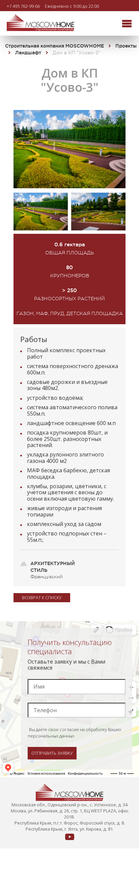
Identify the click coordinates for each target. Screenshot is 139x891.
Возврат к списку (42, 597)
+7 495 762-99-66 (23, 6)
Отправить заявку (52, 753)
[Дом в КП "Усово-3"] (69, 186)
